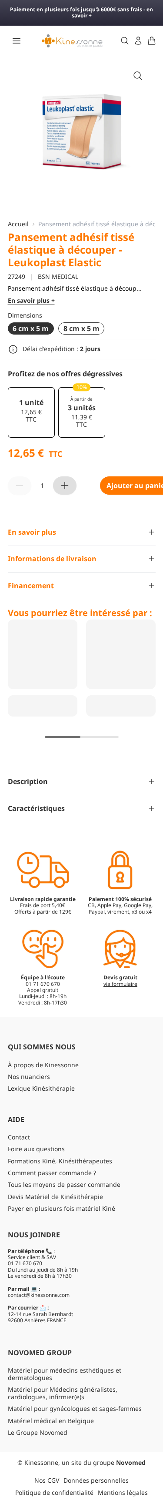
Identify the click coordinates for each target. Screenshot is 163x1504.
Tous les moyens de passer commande (64, 1184)
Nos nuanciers (29, 1076)
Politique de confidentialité (54, 1492)
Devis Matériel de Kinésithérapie (55, 1196)
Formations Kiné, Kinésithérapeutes (60, 1161)
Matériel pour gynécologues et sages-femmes (75, 1408)
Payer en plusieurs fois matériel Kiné (61, 1208)
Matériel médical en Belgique (51, 1421)
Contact (19, 1137)
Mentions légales (123, 1492)
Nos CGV (46, 1480)
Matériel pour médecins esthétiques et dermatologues (64, 1374)
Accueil (18, 224)
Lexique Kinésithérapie (41, 1088)
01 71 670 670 (25, 1263)
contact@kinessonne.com (39, 1295)
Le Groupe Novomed (37, 1432)
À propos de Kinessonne (43, 1065)
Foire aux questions (36, 1149)
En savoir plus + (31, 301)
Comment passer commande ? (52, 1173)
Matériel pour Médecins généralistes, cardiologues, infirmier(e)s (62, 1393)
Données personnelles (96, 1480)
